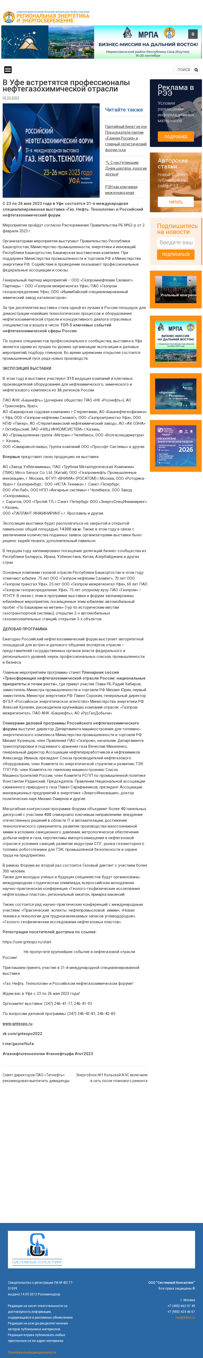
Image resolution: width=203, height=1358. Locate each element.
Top (190, 1345)
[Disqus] (75, 1155)
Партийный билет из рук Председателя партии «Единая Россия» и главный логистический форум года (126, 138)
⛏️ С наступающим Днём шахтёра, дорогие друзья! (126, 168)
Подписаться (176, 254)
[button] (101, 42)
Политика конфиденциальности (32, 1352)
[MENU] (8, 69)
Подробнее (176, 137)
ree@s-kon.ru (185, 1317)
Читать (176, 202)
